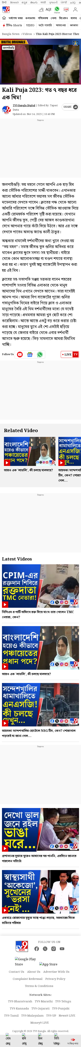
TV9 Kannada (19, 1008)
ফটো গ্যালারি (45, 25)
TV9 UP (51, 1015)
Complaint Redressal (27, 979)
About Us (33, 972)
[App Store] (51, 965)
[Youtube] (20, 354)
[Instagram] (53, 948)
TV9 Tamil (11, 1015)
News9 (14, 3)
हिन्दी (4, 3)
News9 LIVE (67, 1015)
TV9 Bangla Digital (24, 105)
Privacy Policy (55, 979)
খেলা (53, 18)
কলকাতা (30, 18)
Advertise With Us (56, 972)
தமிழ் (73, 3)
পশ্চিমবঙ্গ (43, 18)
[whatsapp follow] (40, 354)
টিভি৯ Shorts (14, 25)
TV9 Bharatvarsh (20, 1001)
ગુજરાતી (53, 3)
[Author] (6, 109)
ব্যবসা (74, 18)
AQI (48, 9)
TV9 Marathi (44, 1001)
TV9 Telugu (63, 1001)
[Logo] (6, 9)
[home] (4, 18)
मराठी (43, 3)
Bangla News (10, 34)
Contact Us (16, 972)
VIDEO (30, 25)
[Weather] (42, 9)
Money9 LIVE (39, 1023)
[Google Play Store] (27, 962)
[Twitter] (45, 948)
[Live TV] (65, 9)
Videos (27, 34)
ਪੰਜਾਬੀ (64, 3)
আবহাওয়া (61, 25)
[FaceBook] (36, 948)
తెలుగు (34, 3)
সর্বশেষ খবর (16, 18)
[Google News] (30, 354)
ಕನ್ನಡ (24, 3)
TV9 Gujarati (40, 1008)
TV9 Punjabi (60, 1008)
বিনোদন (63, 18)
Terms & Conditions (39, 986)
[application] (40, 62)
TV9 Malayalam (32, 1015)
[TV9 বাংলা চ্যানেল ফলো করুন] (56, 9)
